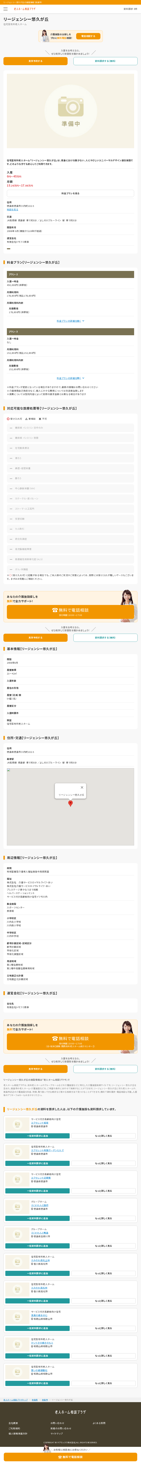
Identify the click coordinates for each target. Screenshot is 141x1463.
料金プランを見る (70, 193)
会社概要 (13, 1423)
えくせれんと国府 (39, 1205)
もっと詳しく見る (103, 1135)
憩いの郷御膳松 (39, 1370)
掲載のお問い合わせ (61, 1428)
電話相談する (88, 36)
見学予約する (35, 61)
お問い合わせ (57, 1423)
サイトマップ (57, 1433)
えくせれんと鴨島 (39, 1232)
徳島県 (35, 1399)
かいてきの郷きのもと (42, 1342)
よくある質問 (99, 1423)
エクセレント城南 (39, 1122)
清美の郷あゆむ (39, 1315)
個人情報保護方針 (18, 1433)
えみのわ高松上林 (40, 1260)
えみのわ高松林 (39, 1287)
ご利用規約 (14, 1428)
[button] (70, 803)
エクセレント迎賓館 (41, 1177)
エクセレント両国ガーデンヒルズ (47, 1150)
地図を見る (12, 209)
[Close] (82, 787)
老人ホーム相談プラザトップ (15, 1399)
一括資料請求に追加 (37, 1135)
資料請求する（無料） (105, 61)
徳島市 (45, 1399)
